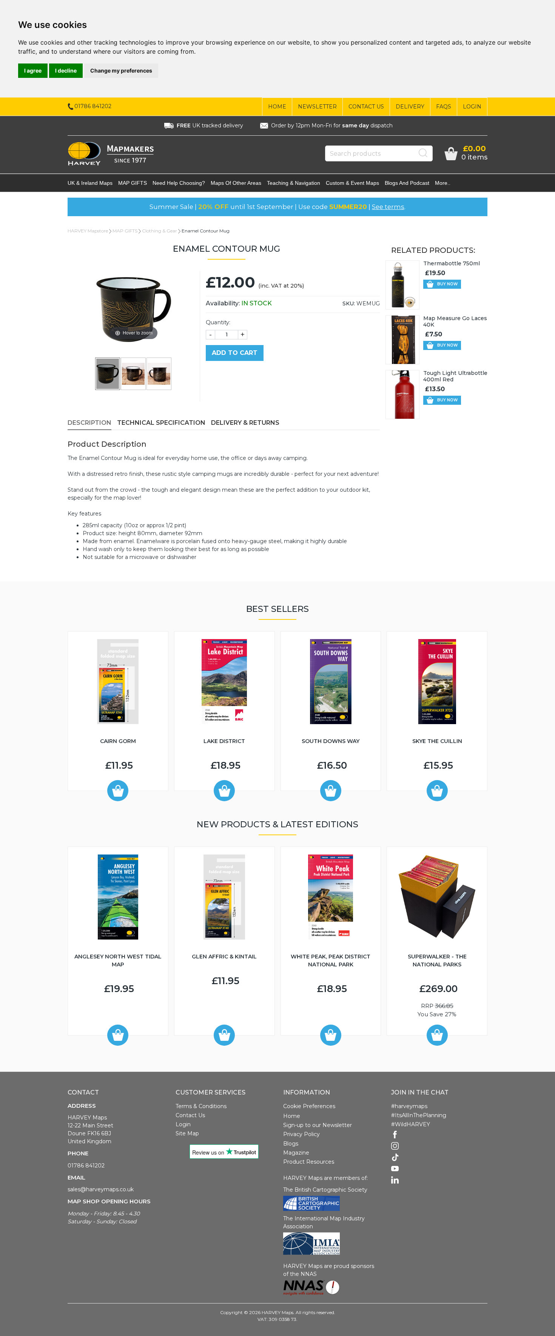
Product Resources (308, 1161)
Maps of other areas (236, 183)
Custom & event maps (352, 183)
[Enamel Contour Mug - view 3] (159, 373)
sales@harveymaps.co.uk (101, 1189)
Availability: (239, 303)
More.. (442, 183)
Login (472, 106)
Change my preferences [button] (121, 70)
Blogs (290, 1143)
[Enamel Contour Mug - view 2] (133, 373)
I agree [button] (33, 70)
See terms (388, 207)
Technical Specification (161, 422)
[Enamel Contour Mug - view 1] (108, 373)
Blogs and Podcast (407, 183)
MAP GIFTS (132, 183)
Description (89, 422)
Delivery (410, 106)
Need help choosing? (179, 183)
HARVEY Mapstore (88, 231)
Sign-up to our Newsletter (317, 1125)
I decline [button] (66, 70)
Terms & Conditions (201, 1106)
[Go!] (423, 153)
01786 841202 (86, 1165)
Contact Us (366, 106)
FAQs (443, 106)
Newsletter (317, 106)
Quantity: (218, 322)
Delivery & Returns (245, 422)
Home (277, 106)
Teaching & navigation (293, 183)
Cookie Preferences (309, 1106)
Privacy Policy (301, 1134)
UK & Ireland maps (90, 183)
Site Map (187, 1133)
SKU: (348, 303)
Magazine (296, 1152)
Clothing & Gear (159, 231)
